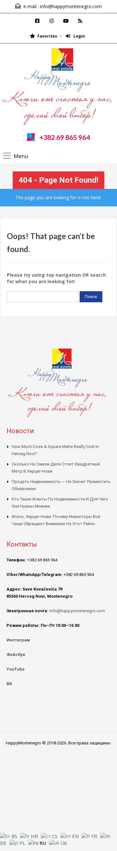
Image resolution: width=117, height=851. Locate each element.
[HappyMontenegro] (59, 87)
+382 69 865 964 (64, 137)
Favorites (47, 36)
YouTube (15, 669)
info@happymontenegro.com (71, 6)
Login (78, 36)
